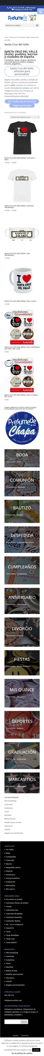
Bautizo (9, 864)
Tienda (8, 906)
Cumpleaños (11, 857)
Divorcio (9, 871)
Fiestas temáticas (13, 878)
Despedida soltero (13, 867)
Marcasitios (10, 885)
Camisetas (8, 804)
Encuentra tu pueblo (14, 899)
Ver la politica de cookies (22, 1053)
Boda (8, 853)
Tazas (6, 811)
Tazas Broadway (12, 935)
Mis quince (10, 889)
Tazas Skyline (11, 942)
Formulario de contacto (20, 88)
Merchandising (10, 801)
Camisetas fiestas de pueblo (17, 903)
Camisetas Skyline (13, 921)
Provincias (21, 37)
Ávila (28, 37)
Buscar (24, 1022)
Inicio (6, 37)
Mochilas (7, 815)
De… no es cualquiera (14, 924)
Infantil (7, 829)
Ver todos (10, 849)
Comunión (10, 860)
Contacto (25, 1035)
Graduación (10, 882)
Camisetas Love (12, 910)
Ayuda (15, 1035)
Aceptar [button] (36, 1050)
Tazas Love (10, 939)
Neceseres (8, 826)
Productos (13, 37)
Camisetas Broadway (14, 914)
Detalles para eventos (12, 822)
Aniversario (10, 875)
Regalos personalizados (13, 833)
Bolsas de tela (9, 819)
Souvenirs (10, 928)
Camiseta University (14, 917)
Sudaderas (8, 808)
